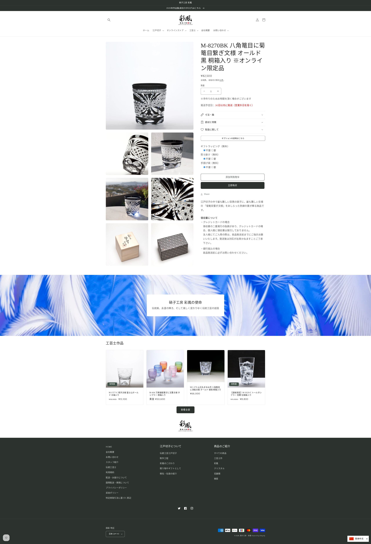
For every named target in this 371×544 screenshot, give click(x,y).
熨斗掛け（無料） (210, 154)
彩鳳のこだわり (167, 463)
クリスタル (219, 468)
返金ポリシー (112, 493)
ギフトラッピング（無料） (215, 146)
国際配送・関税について (117, 483)
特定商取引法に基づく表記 (118, 498)
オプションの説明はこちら (233, 138)
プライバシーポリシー (116, 488)
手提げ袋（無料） (210, 163)
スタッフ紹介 (112, 462)
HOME (109, 447)
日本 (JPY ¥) (114, 534)
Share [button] (207, 194)
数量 (203, 85)
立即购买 (232, 185)
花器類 (217, 474)
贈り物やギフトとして (170, 468)
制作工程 (164, 458)
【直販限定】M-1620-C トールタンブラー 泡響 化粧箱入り (246, 393)
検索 (216, 479)
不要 (208, 150)
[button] (109, 20)
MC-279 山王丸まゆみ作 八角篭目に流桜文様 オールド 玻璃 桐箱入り (205, 388)
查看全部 (185, 410)
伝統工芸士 (111, 467)
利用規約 (110, 472)
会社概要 (110, 452)
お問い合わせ (112, 457)
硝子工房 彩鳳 (245, 536)
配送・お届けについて (116, 478)
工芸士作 (218, 458)
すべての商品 (220, 453)
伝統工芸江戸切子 (168, 453)
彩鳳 (216, 463)
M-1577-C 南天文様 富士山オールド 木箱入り (124, 393)
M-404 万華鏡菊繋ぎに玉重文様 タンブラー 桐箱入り (164, 393)
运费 (221, 80)
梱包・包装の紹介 (168, 474)
